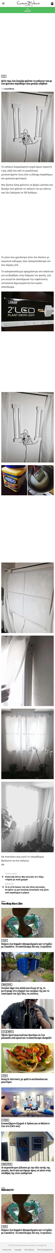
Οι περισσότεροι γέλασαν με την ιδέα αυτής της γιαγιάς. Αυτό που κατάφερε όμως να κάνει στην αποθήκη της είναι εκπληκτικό (26, 1170)
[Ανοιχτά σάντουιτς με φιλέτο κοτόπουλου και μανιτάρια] (27, 1058)
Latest (27, 11)
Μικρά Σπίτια (6, 985)
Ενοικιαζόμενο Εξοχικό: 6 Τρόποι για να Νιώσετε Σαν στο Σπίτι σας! (25, 1125)
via (2, 864)
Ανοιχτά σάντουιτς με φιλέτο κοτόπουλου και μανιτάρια (24, 1081)
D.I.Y (3, 1032)
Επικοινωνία (6, 1250)
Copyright (17, 1250)
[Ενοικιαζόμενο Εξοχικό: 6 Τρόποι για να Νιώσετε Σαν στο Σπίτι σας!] (27, 1102)
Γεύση (4, 940)
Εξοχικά (5, 1120)
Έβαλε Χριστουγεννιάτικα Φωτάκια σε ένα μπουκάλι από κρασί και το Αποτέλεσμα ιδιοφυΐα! (26, 1036)
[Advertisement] (27, 42)
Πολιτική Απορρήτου (45, 1250)
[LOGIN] (52, 3)
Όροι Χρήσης (29, 1250)
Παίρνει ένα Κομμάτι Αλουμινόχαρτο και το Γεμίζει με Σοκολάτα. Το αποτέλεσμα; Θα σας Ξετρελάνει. (26, 945)
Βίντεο (10, 1032)
